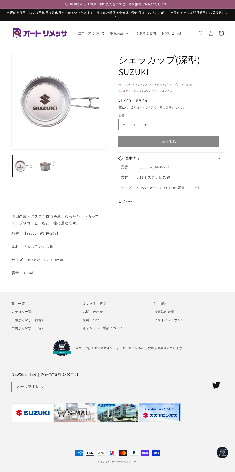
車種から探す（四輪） (28, 320)
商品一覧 (18, 304)
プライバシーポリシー (170, 320)
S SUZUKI (125, 84)
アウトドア (141, 84)
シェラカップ (159, 84)
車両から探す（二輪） (28, 328)
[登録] (89, 387)
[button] (118, 33)
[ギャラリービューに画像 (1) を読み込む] (23, 166)
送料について (93, 320)
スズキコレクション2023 (135, 91)
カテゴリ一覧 (21, 312)
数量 (121, 116)
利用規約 (160, 304)
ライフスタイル (163, 91)
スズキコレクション (183, 84)
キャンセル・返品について (103, 328)
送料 (133, 107)
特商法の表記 (164, 312)
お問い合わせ (93, 312)
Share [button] (128, 201)
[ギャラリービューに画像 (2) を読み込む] (47, 166)
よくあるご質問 (94, 304)
